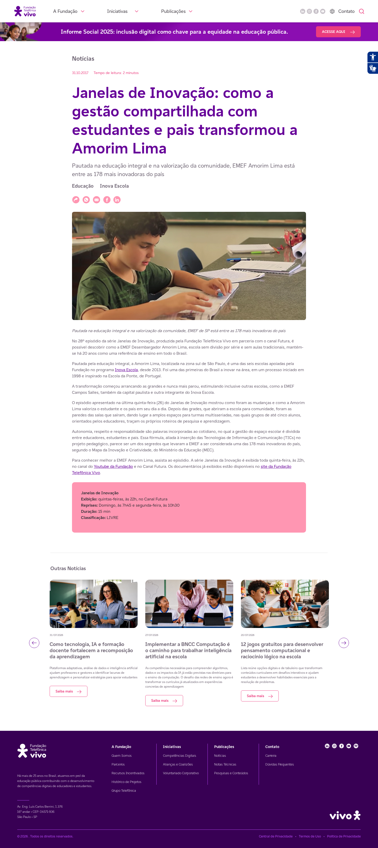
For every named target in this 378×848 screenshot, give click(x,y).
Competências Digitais (179, 755)
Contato (346, 11)
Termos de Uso (310, 836)
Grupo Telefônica (124, 790)
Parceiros (118, 764)
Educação (83, 186)
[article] (189, 430)
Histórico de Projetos (126, 782)
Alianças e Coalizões (178, 764)
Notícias (220, 755)
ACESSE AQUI (334, 31)
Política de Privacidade (344, 836)
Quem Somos (122, 755)
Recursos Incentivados (128, 773)
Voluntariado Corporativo (181, 773)
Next (344, 643)
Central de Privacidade (276, 836)
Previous (34, 643)
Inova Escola (114, 186)
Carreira (270, 755)
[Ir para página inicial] (25, 11)
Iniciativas (117, 11)
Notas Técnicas (225, 764)
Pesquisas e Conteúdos (231, 773)
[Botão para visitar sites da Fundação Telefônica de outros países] (332, 11)
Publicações (173, 11)
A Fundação (65, 11)
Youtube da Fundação (113, 466)
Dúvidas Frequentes (279, 764)
